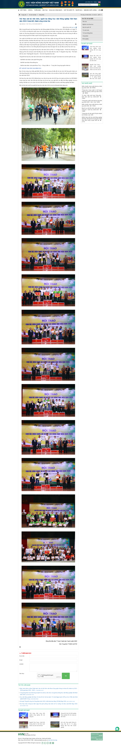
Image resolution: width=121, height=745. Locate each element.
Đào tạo (85, 21)
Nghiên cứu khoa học (88, 24)
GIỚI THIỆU (23, 10)
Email (95, 2)
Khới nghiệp (86, 39)
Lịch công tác (89, 2)
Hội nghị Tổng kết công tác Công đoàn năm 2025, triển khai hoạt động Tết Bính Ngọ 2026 (47, 701)
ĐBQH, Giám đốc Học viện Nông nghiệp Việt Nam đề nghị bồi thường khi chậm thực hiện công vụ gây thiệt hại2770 (92, 119)
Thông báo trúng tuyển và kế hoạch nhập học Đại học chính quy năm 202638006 (92, 91)
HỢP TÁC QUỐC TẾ (69, 10)
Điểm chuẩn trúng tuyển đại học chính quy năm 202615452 (92, 105)
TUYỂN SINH (37, 10)
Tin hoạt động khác (88, 33)
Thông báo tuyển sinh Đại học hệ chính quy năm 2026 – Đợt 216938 (92, 101)
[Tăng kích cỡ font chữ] (76, 27)
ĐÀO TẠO (44, 10)
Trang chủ (23, 14)
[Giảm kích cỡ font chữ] (72, 27)
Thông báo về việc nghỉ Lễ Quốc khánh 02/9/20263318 (92, 114)
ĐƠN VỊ (30, 10)
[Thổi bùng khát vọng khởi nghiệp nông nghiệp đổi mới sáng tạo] (23, 715)
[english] (99, 2)
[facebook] (42, 743)
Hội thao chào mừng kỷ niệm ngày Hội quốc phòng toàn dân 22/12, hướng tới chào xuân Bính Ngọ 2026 (49, 704)
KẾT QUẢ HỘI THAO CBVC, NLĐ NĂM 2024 (30, 68)
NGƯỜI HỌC (79, 10)
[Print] (75, 24)
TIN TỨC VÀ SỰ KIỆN (87, 18)
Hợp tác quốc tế (87, 27)
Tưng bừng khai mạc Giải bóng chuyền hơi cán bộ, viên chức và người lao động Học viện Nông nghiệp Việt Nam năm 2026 (49, 693)
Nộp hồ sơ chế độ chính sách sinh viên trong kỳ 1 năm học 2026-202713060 (92, 109)
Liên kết (50, 740)
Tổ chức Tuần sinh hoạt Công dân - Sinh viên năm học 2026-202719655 (92, 97)
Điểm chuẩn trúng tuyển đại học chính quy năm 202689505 (92, 87)
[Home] (47, 4)
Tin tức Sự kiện (32, 14)
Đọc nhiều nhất (87, 83)
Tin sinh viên (86, 30)
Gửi (66, 676)
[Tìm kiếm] (99, 4)
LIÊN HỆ (100, 10)
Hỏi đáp (55, 740)
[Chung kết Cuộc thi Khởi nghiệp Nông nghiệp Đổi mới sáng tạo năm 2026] (55, 714)
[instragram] (48, 743)
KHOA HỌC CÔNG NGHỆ (55, 10)
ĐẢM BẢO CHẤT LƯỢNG (90, 10)
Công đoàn (41, 14)
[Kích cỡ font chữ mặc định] (74, 27)
